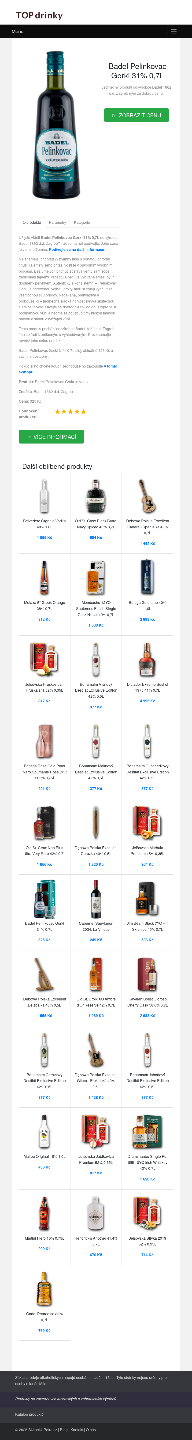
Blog (64, 1429)
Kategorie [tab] (82, 222)
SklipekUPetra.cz (42, 1429)
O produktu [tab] (32, 222)
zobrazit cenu (140, 115)
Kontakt (76, 1429)
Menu (17, 31)
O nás (91, 1429)
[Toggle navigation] (173, 31)
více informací (54, 436)
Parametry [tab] (57, 222)
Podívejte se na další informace (76, 249)
